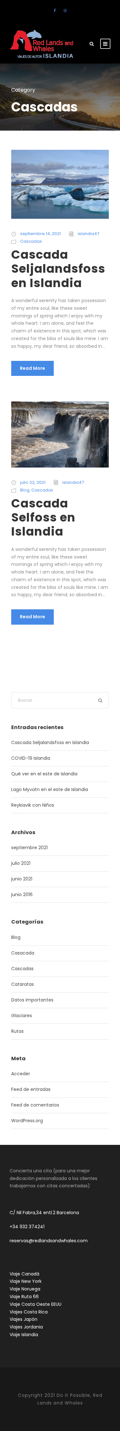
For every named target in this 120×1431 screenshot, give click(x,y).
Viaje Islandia (24, 1334)
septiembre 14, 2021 (40, 234)
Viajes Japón (23, 1319)
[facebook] (55, 10)
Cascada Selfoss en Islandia (43, 517)
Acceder (20, 1073)
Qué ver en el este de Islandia (44, 774)
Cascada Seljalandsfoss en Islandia (58, 268)
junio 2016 (22, 894)
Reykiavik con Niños (32, 805)
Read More (32, 368)
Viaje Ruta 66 (24, 1296)
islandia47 (88, 234)
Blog (24, 490)
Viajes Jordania (26, 1327)
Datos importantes (32, 1000)
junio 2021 (21, 879)
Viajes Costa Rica (29, 1312)
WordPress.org (27, 1120)
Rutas (17, 1031)
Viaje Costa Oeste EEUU (35, 1304)
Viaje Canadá (24, 1274)
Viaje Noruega (25, 1289)
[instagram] (65, 10)
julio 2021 (20, 863)
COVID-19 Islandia (30, 758)
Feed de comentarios (35, 1105)
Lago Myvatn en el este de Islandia (49, 789)
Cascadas (31, 241)
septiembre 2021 (29, 847)
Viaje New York (26, 1281)
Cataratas (22, 984)
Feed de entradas (31, 1089)
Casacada (22, 953)
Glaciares (21, 1015)
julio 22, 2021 (32, 482)
